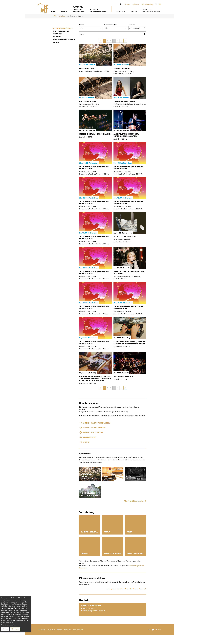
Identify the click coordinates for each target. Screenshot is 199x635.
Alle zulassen (15, 629)
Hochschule (61, 16)
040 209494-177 (89, 608)
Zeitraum (131, 25)
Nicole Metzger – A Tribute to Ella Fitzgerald (128, 272)
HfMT (106, 476)
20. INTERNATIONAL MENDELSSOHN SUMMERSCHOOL (94, 167)
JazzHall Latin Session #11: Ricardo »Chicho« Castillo (126, 135)
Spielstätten (57, 34)
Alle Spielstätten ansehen (134, 501)
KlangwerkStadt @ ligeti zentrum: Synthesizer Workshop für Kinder (129, 342)
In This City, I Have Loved (124, 236)
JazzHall (85, 553)
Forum (107, 532)
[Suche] (121, 4)
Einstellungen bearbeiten (8, 625)
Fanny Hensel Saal (89, 532)
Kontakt (56, 42)
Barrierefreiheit (89, 437)
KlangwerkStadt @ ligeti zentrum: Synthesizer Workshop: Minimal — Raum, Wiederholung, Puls (95, 378)
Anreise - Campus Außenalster (96, 423)
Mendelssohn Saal (112, 553)
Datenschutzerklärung (7, 622)
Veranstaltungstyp (110, 25)
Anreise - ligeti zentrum (93, 432)
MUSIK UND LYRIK (86, 68)
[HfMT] (41, 7)
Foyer (129, 532)
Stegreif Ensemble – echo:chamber (94, 134)
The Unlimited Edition (123, 376)
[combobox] (90, 28)
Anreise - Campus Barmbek (94, 428)
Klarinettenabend (121, 68)
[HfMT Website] (55, 16)
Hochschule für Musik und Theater (89, 494)
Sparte (81, 25)
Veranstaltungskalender (63, 28)
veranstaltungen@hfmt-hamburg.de (94, 611)
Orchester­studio (135, 553)
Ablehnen (5, 629)
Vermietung (57, 37)
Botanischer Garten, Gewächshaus (87, 476)
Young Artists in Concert (125, 101)
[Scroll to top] (196, 632)
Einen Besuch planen (61, 31)
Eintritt (86, 442)
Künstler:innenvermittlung (64, 39)
